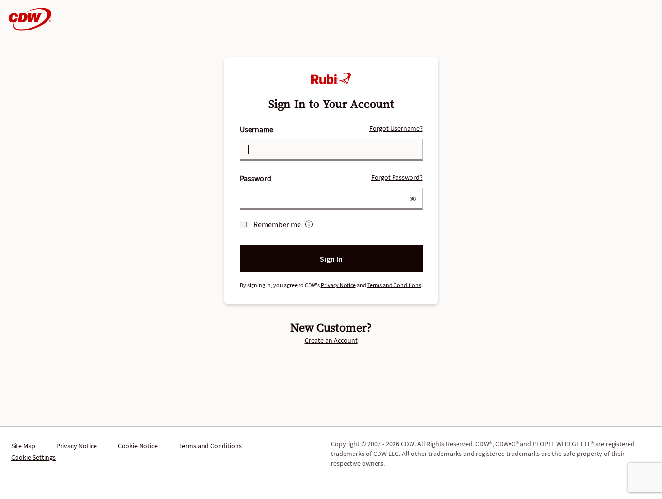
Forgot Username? (396, 128)
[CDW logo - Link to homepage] (27, 19)
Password (331, 178)
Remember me (277, 224)
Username (331, 129)
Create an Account (331, 340)
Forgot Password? (397, 177)
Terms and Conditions (394, 284)
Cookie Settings (33, 457)
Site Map (23, 445)
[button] (413, 201)
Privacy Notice (338, 284)
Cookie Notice (138, 445)
